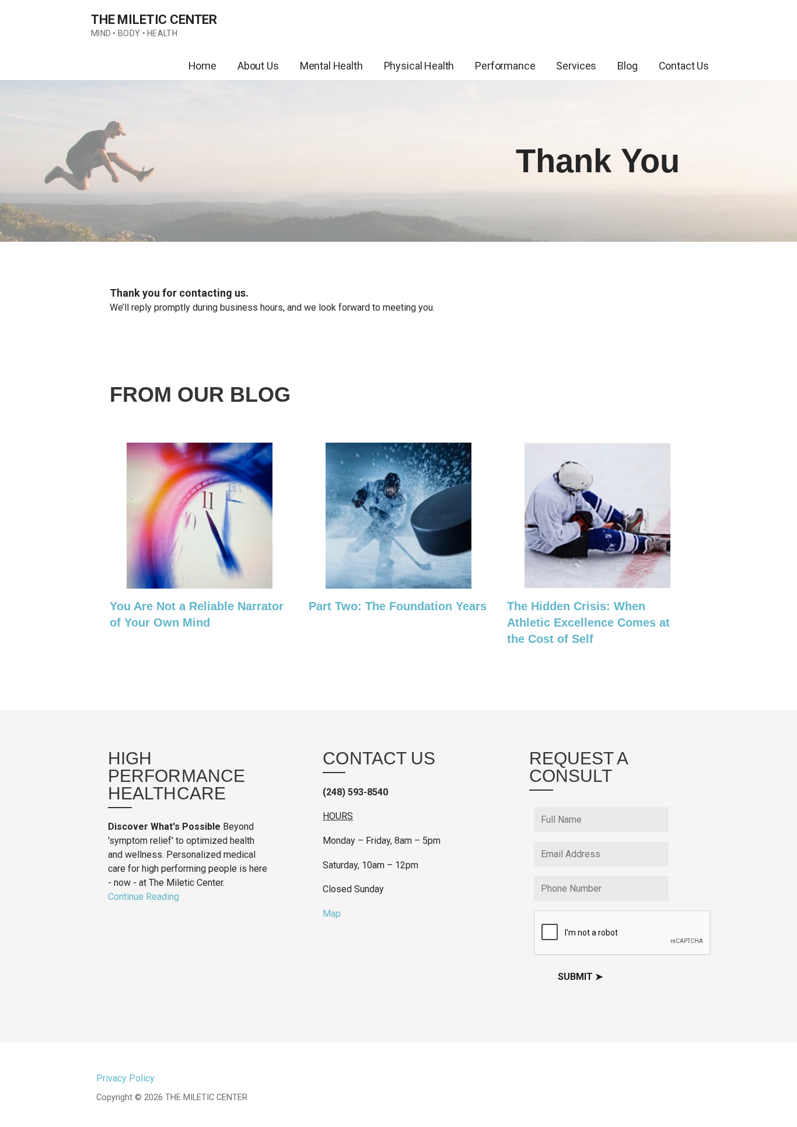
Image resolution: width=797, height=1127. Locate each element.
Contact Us (684, 66)
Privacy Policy (125, 1078)
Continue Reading (143, 896)
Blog (627, 66)
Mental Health (331, 66)
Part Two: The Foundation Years (398, 606)
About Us (258, 66)
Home (202, 66)
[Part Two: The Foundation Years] (398, 581)
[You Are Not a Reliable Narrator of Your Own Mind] (199, 581)
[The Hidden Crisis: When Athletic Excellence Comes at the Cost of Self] (597, 581)
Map (332, 913)
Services (576, 66)
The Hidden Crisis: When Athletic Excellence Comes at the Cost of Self (588, 622)
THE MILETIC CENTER (154, 19)
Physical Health (419, 66)
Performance (505, 66)
